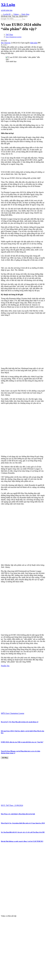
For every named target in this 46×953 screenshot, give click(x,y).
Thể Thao (9, 35)
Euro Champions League (13, 37)
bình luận (34, 43)
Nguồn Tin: (5, 666)
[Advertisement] (23, 87)
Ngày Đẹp (25, 14)
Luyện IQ (7, 14)
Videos (16, 14)
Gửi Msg (5, 758)
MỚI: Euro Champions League (12, 713)
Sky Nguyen (5, 43)
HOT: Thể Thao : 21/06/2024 (12, 805)
